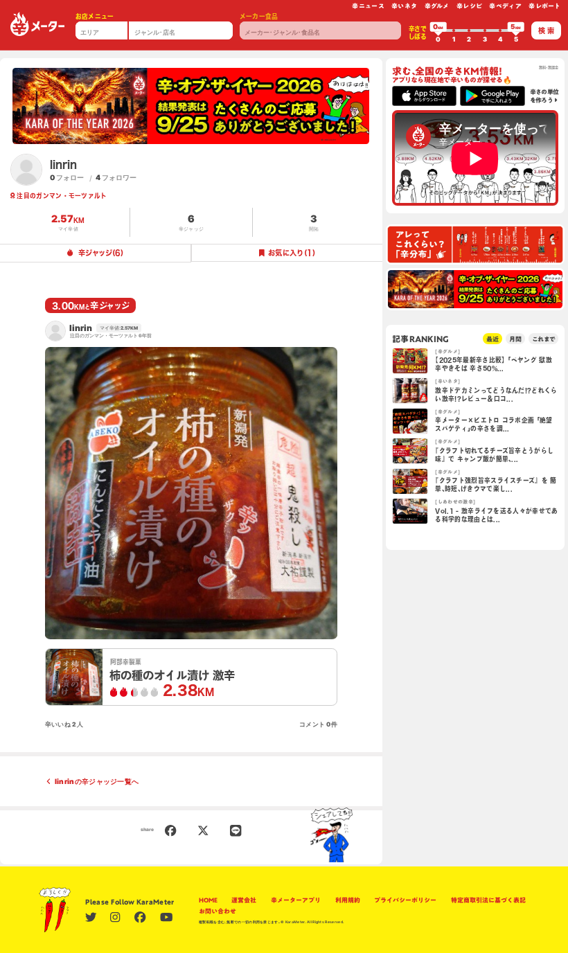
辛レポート (545, 6)
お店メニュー (95, 16)
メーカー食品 (259, 16)
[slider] (438, 30)
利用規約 (347, 900)
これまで (543, 339)
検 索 (546, 30)
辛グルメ (437, 6)
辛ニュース (368, 6)
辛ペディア (505, 6)
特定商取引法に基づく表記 (488, 900)
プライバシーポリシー (405, 900)
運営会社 (243, 900)
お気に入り (291, 252)
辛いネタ (404, 6)
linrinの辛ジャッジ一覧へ (97, 781)
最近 (492, 339)
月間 (515, 339)
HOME (208, 900)
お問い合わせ (217, 911)
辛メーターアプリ (296, 900)
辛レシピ (469, 6)
